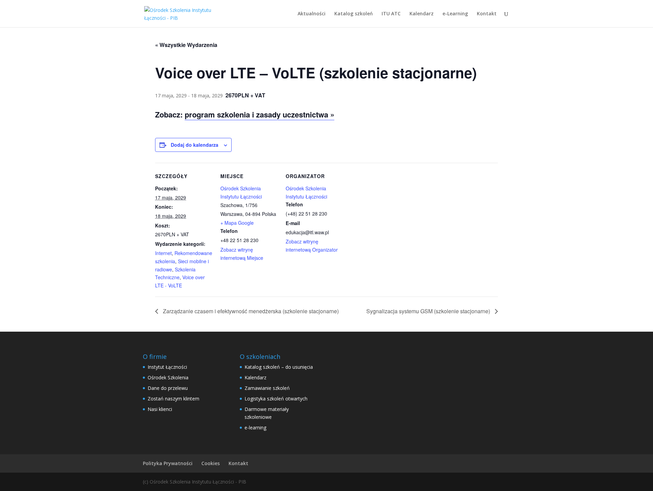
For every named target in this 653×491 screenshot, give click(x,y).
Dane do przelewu (168, 388)
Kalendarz (421, 14)
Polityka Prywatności (167, 463)
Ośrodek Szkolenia (168, 377)
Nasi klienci (160, 409)
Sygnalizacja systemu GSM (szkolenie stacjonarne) (428, 311)
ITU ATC (391, 14)
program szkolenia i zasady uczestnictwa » (259, 114)
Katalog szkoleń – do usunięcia (279, 367)
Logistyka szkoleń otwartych (276, 398)
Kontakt (487, 14)
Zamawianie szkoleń (267, 388)
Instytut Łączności (167, 367)
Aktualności (311, 14)
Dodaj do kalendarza (194, 144)
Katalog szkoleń (353, 14)
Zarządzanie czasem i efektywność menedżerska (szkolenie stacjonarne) (250, 311)
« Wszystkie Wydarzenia (186, 45)
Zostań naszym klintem (173, 398)
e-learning (255, 427)
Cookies (210, 463)
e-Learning (455, 14)
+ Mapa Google (237, 222)
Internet (163, 253)
